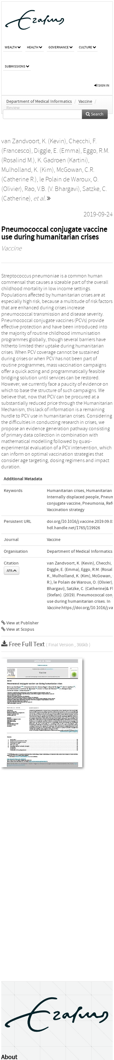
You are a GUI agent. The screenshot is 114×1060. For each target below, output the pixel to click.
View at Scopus (19, 629)
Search (97, 114)
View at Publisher (22, 623)
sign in (103, 85)
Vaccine (85, 101)
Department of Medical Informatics (39, 101)
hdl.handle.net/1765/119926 (73, 527)
